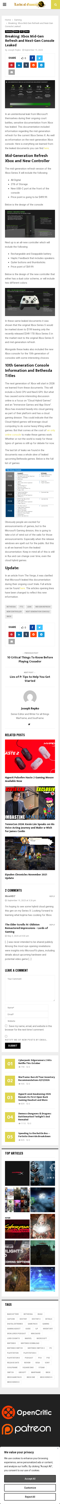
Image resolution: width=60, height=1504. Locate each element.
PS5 (48, 1358)
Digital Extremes (15, 1324)
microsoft (42, 1338)
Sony (47, 1363)
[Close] (57, 1448)
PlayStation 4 (30, 1353)
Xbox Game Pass (14, 1377)
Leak (29, 607)
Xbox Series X (13, 1382)
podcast (29, 1358)
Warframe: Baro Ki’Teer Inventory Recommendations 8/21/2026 (36, 1078)
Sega (37, 1363)
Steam (41, 1367)
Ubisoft (22, 1372)
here (46, 148)
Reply (52, 896)
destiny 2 (36, 1319)
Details (48, 1319)
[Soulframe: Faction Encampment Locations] (42, 1253)
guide (28, 1329)
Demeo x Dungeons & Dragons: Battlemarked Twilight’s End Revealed (35, 1117)
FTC (21, 607)
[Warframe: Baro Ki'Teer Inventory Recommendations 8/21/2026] (42, 1174)
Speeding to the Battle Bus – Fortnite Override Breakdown (34, 1134)
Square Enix (28, 1367)
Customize (30, 1487)
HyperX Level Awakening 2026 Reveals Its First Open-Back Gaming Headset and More (34, 1097)
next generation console (38, 612)
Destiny (23, 1319)
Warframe (36, 1372)
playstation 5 (13, 1358)
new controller (14, 612)
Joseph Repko (14, 50)
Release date (13, 1363)
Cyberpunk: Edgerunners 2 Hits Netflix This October (35, 1061)
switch (10, 1372)
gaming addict (13, 1329)
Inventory (48, 1329)
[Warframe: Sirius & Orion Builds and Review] (42, 1200)
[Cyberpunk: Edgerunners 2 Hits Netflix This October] (17, 1227)
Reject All (30, 1496)
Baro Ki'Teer (13, 1314)
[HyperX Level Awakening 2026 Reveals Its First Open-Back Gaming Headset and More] (17, 1174)
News (16, 31)
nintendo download (30, 1343)
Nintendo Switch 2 (36, 1348)
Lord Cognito (13, 1338)
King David (35, 1334)
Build (40, 1314)
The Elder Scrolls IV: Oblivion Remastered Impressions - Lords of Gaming (26, 928)
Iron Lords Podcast (16, 1334)
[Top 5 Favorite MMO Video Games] (17, 1200)
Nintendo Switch (15, 1348)
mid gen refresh (43, 607)
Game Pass (33, 1324)
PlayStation (12, 1353)
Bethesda (11, 607)
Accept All (30, 1478)
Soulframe (12, 1367)
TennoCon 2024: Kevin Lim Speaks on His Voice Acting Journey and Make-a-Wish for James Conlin (29, 828)
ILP (37, 1329)
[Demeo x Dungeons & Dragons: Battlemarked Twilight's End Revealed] (17, 1253)
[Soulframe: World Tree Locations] (17, 1280)
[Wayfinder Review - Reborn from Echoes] (42, 1280)
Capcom (11, 1319)
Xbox (27, 31)
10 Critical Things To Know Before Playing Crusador (30, 659)
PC (22, 31)
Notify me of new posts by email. (26, 1040)
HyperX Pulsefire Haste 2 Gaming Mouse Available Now (29, 779)
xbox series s (46, 1377)
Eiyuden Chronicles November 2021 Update (26, 876)
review (27, 1363)
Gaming (9, 31)
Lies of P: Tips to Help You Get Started (30, 678)
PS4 (40, 1358)
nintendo (11, 1343)
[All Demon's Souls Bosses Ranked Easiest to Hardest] (42, 1227)
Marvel (28, 1338)
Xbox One (31, 1377)
